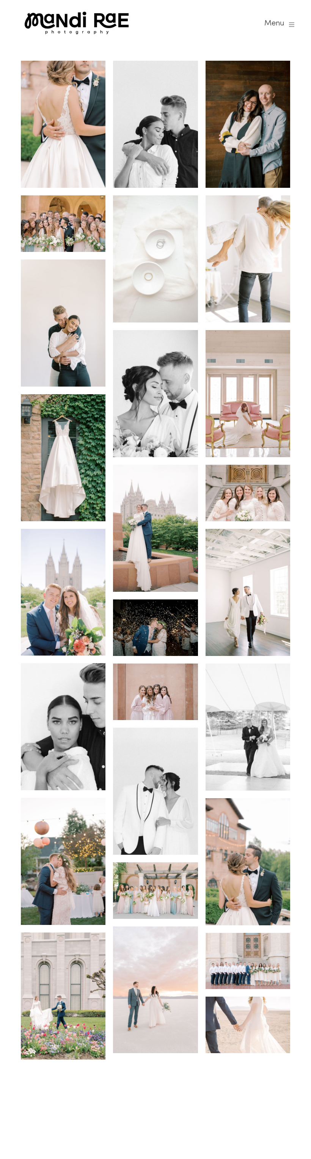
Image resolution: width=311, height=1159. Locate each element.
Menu (274, 23)
